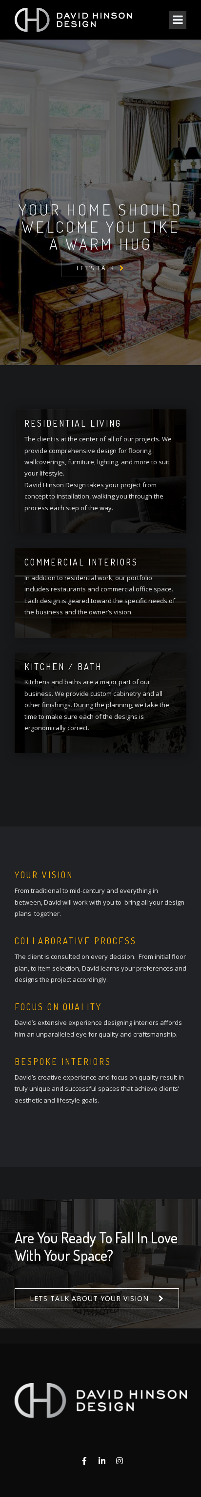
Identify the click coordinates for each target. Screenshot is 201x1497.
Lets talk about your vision (89, 1298)
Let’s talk (96, 268)
